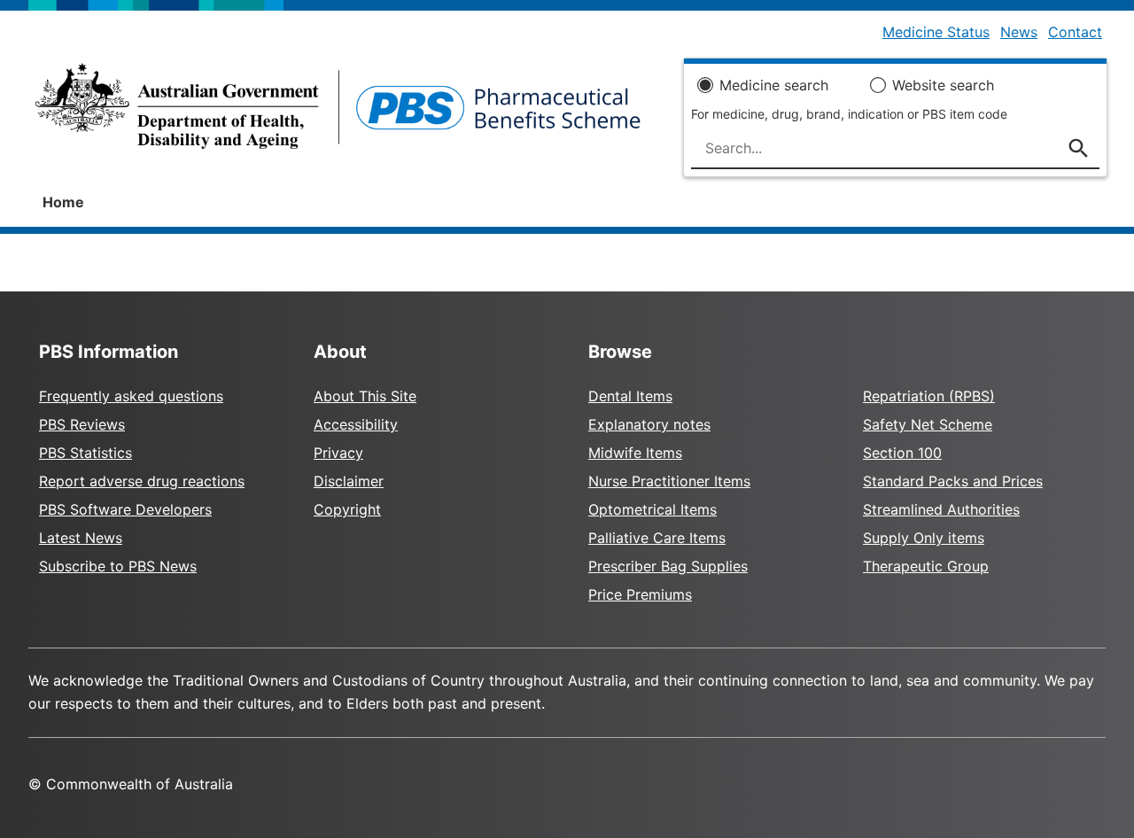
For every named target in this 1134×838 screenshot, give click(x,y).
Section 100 (902, 453)
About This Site (365, 396)
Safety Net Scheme (927, 424)
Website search (943, 85)
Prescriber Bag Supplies (668, 566)
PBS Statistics (85, 453)
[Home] (338, 112)
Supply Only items (923, 538)
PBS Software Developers (125, 509)
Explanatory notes (649, 424)
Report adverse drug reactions (142, 481)
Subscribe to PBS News (118, 566)
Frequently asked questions (131, 396)
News (1018, 32)
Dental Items (630, 396)
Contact (1075, 32)
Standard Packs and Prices (953, 481)
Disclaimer (349, 481)
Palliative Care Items (657, 538)
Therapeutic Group (926, 566)
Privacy (338, 453)
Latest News (80, 538)
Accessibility (356, 424)
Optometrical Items (652, 509)
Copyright (347, 509)
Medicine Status (936, 32)
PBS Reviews (82, 424)
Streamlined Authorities (941, 509)
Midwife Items (635, 453)
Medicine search (773, 85)
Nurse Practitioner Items (669, 481)
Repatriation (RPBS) (929, 396)
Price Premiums (640, 594)
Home (63, 202)
